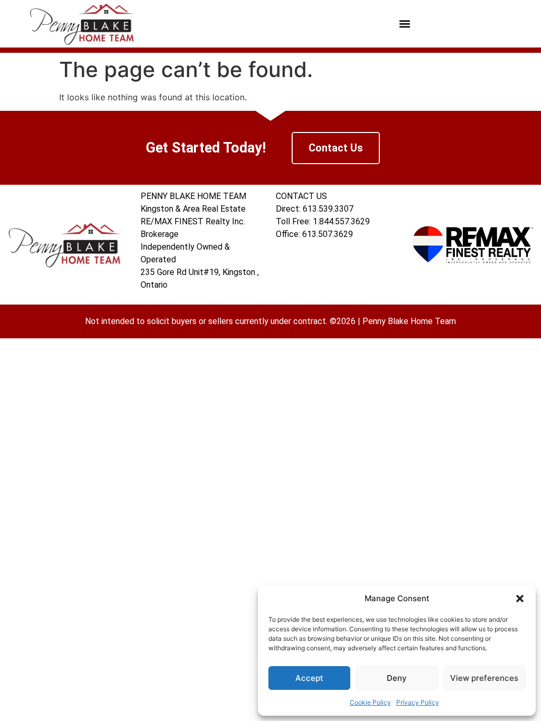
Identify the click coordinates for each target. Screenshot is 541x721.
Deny (397, 678)
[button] (520, 598)
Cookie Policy (370, 702)
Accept (309, 678)
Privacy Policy (417, 702)
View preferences (484, 678)
